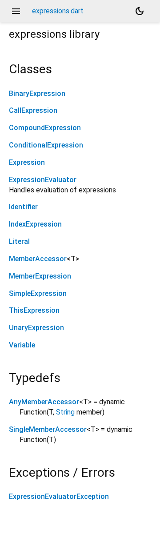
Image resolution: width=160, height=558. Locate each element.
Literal (19, 241)
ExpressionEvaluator (42, 179)
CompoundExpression (45, 128)
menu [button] (16, 11)
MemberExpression (40, 276)
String (65, 412)
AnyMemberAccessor (44, 402)
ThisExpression (34, 310)
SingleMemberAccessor (48, 429)
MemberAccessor (38, 259)
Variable (22, 345)
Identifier (23, 207)
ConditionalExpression (46, 145)
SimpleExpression (38, 293)
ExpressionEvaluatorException (59, 496)
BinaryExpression (37, 93)
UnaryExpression (36, 327)
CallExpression (33, 110)
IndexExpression (35, 224)
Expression (27, 162)
